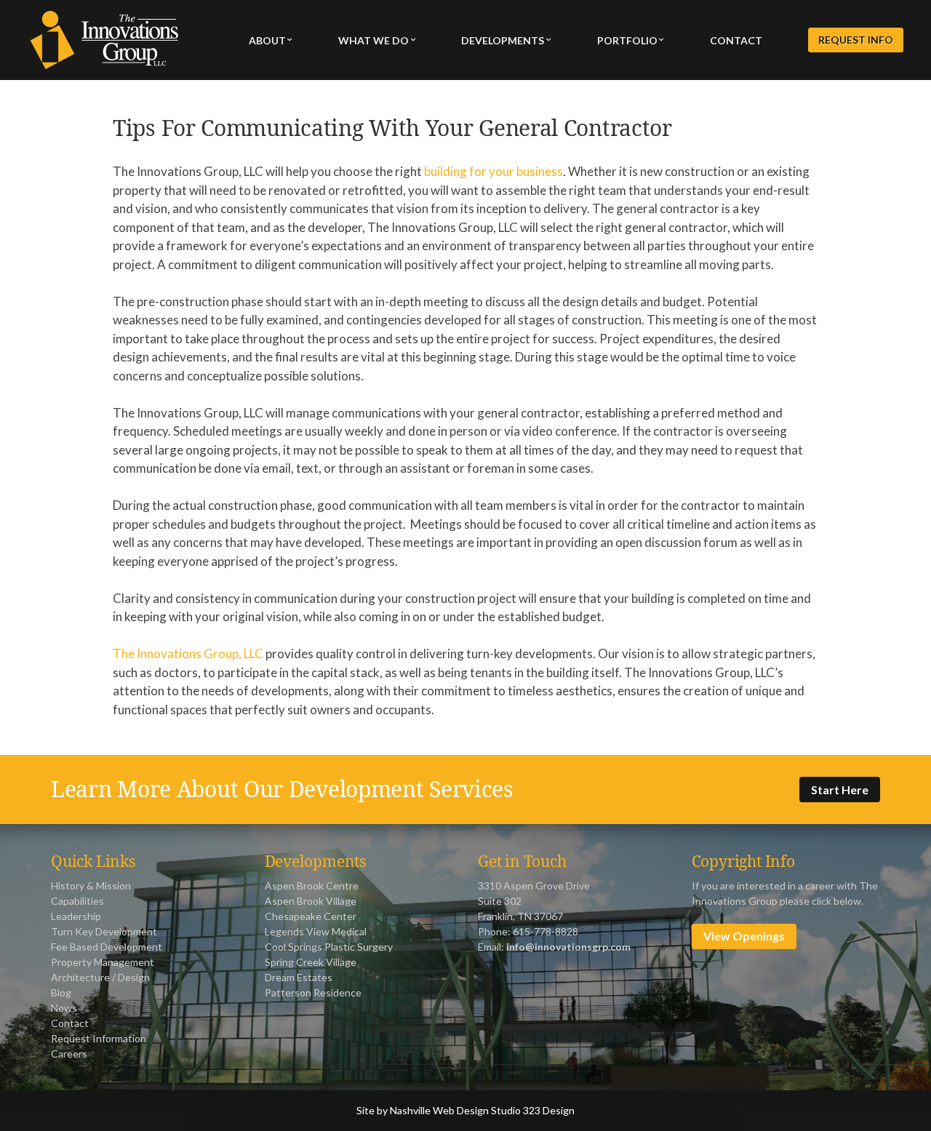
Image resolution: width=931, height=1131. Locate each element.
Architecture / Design (100, 977)
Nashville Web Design (439, 1110)
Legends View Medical (316, 931)
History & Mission (91, 885)
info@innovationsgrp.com (568, 946)
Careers (69, 1053)
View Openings (744, 936)
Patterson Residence (313, 992)
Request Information (98, 1038)
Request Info (855, 40)
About (267, 40)
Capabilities (77, 901)
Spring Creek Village (310, 962)
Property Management (102, 962)
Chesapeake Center (310, 916)
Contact (736, 40)
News (64, 1008)
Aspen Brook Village (310, 901)
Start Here (839, 789)
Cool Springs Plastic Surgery (329, 946)
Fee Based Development (106, 946)
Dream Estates (298, 977)
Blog (61, 992)
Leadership (76, 916)
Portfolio (627, 40)
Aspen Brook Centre (312, 885)
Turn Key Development (104, 931)
